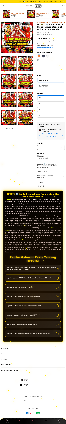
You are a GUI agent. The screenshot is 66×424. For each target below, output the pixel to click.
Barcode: (39, 34)
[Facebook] (38, 186)
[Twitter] (41, 186)
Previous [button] (2, 1)
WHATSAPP (46, 422)
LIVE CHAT (59, 422)
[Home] (29, 5)
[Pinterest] (44, 186)
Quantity (40, 143)
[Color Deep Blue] (43, 56)
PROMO (7, 422)
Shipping (47, 41)
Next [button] (64, 1)
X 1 (40, 98)
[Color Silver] (47, 56)
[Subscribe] (43, 401)
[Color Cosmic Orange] (39, 56)
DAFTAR (33, 422)
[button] (3, 6)
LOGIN (20, 422)
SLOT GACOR (43, 86)
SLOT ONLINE (43, 80)
